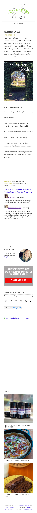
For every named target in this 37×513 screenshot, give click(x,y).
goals (26, 183)
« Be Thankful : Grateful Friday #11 (17, 189)
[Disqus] (18, 219)
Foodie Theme (24, 506)
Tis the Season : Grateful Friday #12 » (19, 192)
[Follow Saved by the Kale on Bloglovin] (12, 311)
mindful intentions (10, 185)
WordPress (28, 510)
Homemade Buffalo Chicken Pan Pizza (17, 461)
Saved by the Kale (18, 9)
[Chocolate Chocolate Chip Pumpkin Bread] (18, 478)
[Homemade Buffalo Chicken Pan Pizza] (18, 444)
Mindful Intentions (18, 181)
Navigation (18, 24)
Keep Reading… (9, 257)
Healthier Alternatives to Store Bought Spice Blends (18, 426)
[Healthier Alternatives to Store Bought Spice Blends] (18, 409)
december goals (18, 183)
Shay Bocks (10, 508)
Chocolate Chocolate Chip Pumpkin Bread (16, 495)
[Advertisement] (12, 356)
